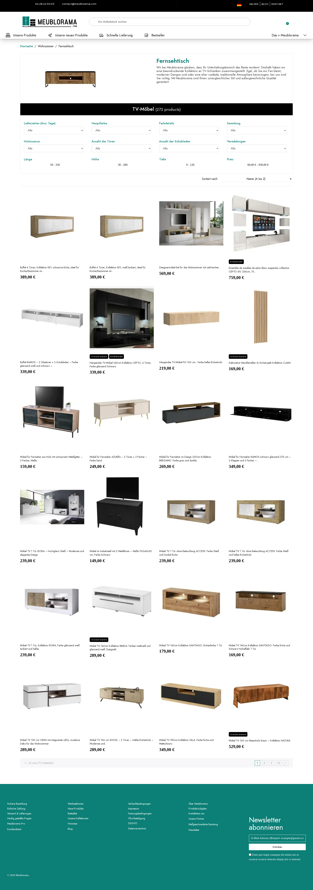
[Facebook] (272, 806)
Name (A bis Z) (270, 179)
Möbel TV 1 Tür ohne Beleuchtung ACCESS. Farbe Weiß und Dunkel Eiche (189, 553)
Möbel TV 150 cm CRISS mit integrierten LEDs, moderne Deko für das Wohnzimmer (50, 741)
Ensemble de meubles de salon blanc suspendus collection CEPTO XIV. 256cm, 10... (259, 269)
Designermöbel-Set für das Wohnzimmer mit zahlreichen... (189, 267)
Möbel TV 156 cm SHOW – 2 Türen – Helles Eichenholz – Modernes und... (121, 741)
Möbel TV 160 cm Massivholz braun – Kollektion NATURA (259, 740)
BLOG (265, 4)
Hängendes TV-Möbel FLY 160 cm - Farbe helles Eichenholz (190, 362)
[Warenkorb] (286, 21)
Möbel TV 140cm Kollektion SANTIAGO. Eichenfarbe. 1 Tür (190, 645)
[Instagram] (282, 806)
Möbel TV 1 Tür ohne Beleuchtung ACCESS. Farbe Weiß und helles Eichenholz (258, 553)
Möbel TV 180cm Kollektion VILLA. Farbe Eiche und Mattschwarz (186, 741)
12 (278, 763)
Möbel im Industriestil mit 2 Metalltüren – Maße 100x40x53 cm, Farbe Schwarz (121, 553)
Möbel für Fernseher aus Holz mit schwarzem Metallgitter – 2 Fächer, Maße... (51, 458)
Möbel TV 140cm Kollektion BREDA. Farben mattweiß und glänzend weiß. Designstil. (120, 647)
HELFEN (253, 4)
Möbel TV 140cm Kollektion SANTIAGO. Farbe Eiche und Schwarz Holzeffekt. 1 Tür (259, 647)
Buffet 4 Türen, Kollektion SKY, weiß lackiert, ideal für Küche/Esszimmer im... (118, 269)
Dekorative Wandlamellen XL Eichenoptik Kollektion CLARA (260, 363)
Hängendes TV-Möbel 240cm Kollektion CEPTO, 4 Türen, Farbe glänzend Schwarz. (120, 364)
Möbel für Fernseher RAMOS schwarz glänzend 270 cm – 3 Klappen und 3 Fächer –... (260, 458)
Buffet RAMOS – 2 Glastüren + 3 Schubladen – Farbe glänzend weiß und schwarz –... (49, 364)
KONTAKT (277, 4)
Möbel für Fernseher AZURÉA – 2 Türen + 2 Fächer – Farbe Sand (118, 458)
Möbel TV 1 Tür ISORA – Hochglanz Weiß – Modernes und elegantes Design (52, 553)
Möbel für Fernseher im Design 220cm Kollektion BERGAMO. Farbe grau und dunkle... (185, 458)
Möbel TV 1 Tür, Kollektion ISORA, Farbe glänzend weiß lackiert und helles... (50, 647)
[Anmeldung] (273, 22)
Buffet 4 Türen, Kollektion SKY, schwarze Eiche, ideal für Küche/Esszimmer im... (49, 269)
